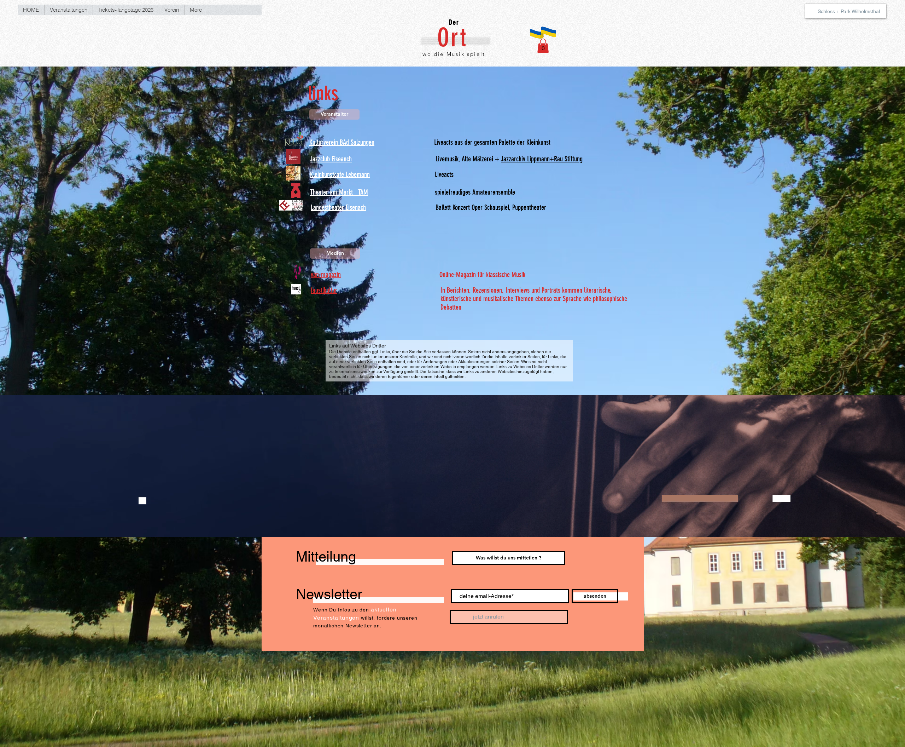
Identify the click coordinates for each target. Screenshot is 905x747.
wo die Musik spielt (453, 54)
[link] (543, 46)
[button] (334, 114)
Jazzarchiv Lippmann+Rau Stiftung (542, 159)
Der (454, 22)
